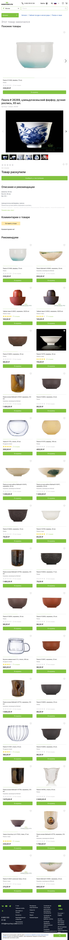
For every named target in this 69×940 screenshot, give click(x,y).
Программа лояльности (19, 922)
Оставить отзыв (11, 223)
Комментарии (34, 917)
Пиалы (4, 82)
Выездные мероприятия (34, 906)
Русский (60, 913)
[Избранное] (63, 3)
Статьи (32, 912)
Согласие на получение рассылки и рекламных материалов (47, 909)
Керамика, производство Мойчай (45, 270)
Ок (60, 935)
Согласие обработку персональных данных (48, 924)
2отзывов (50, 359)
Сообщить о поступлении (34, 178)
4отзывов (17, 664)
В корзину (34, 92)
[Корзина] (66, 3)
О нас (17, 905)
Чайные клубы (20, 908)
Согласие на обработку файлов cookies (48, 917)
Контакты (18, 915)
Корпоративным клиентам (20, 918)
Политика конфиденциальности (48, 930)
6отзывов (17, 446)
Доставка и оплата (19, 911)
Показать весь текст (7, 210)
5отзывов (17, 316)
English (60, 915)
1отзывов (50, 534)
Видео (31, 915)
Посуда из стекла (7, 443)
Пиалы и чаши (6, 313)
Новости (32, 910)
